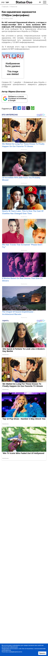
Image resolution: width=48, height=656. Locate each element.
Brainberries (24, 149)
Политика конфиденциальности (12, 652)
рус (7, 2)
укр (2, 2)
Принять (42, 653)
